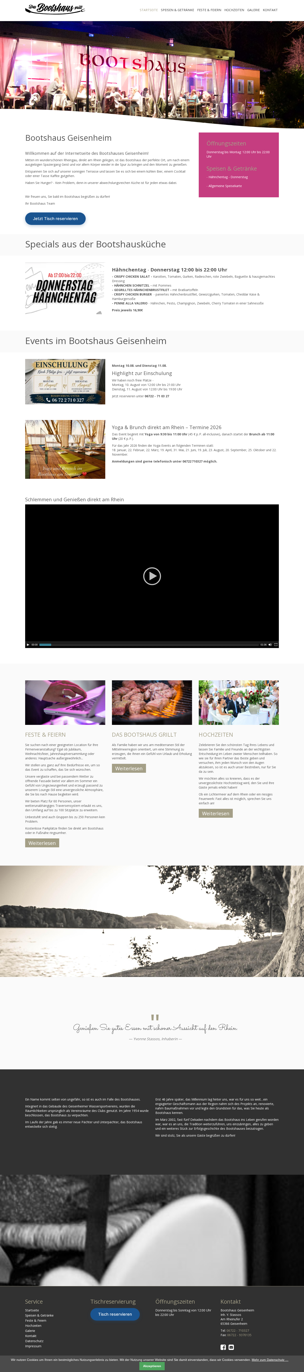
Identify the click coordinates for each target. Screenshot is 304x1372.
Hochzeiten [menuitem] (234, 10)
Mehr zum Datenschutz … (270, 1360)
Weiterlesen (42, 843)
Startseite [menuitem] (149, 10)
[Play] (28, 644)
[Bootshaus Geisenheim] (55, 8)
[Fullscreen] (276, 644)
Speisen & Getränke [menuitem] (177, 10)
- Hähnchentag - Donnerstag (227, 177)
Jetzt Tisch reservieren (55, 218)
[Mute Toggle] (270, 644)
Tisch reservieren (115, 1314)
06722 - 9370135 (239, 1335)
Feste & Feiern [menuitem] (209, 10)
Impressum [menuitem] (33, 1346)
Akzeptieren (152, 1366)
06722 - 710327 (238, 1330)
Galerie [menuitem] (253, 10)
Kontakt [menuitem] (270, 10)
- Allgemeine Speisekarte (224, 186)
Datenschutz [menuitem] (34, 1341)
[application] (152, 576)
